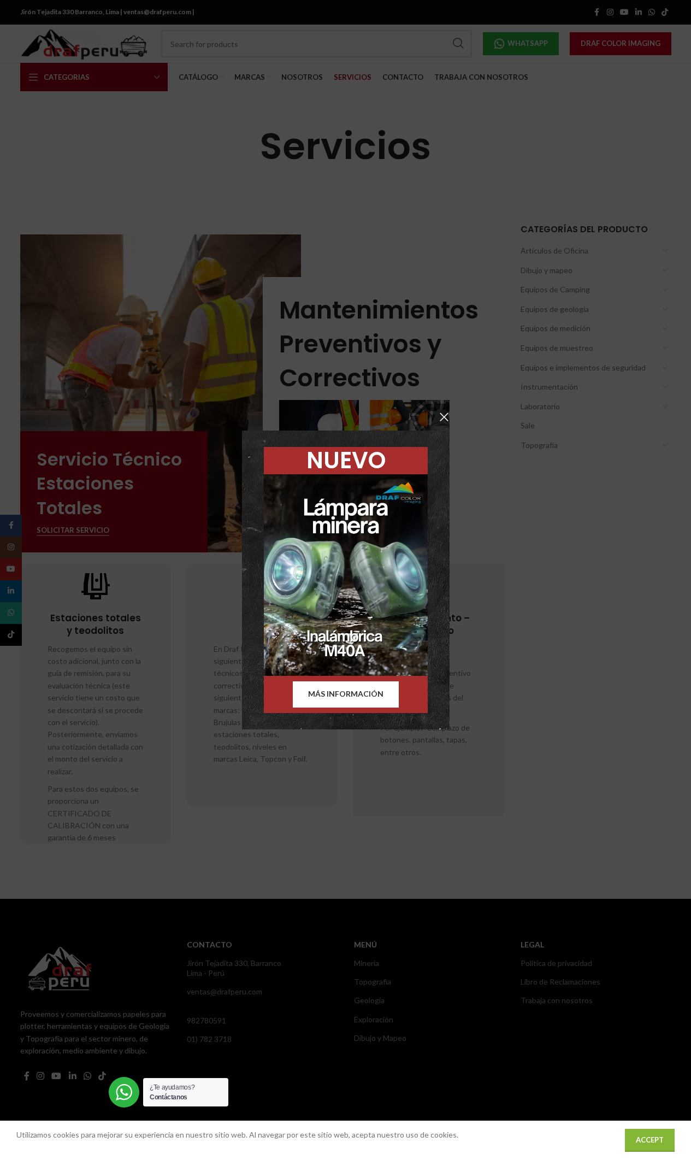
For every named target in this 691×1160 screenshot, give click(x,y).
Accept (650, 1139)
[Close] (444, 417)
